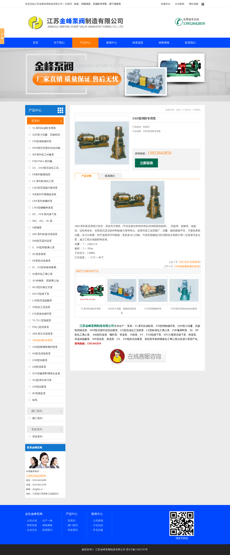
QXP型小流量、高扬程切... (47, 134)
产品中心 (85, 42)
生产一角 (47, 520)
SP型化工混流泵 (41, 307)
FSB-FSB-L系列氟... (43, 161)
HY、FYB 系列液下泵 (44, 214)
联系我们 (190, 42)
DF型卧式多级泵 (41, 260)
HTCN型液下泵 (40, 294)
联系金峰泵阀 (34, 447)
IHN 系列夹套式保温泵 (45, 234)
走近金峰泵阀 (33, 513)
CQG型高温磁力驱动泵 (45, 187)
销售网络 (164, 42)
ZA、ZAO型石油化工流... (46, 168)
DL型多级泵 (39, 254)
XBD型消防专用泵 (42, 340)
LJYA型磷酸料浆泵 (42, 207)
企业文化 (32, 530)
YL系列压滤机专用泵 (44, 128)
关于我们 (59, 42)
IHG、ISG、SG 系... (43, 221)
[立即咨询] (137, 364)
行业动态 (98, 525)
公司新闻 (98, 520)
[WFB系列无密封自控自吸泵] (184, 290)
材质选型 (137, 42)
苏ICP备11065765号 (137, 549)
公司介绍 (32, 520)
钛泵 (34, 400)
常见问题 (98, 530)
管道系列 (36, 429)
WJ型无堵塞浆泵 (41, 353)
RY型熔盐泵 (39, 393)
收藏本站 (165, 4)
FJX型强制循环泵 (42, 141)
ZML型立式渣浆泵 (42, 333)
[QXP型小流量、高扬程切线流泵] (122, 290)
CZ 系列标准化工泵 (43, 181)
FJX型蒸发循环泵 (42, 313)
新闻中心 (111, 42)
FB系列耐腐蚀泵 (41, 174)
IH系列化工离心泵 (42, 274)
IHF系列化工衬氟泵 (43, 154)
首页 (35, 42)
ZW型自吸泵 (39, 386)
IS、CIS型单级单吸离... (45, 267)
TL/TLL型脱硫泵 (41, 320)
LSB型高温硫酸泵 (42, 300)
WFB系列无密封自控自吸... (47, 148)
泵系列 (35, 120)
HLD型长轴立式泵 (42, 287)
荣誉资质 (32, 525)
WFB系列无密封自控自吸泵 (184, 308)
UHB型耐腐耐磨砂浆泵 (45, 347)
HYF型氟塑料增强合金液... (47, 373)
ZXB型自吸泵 (39, 360)
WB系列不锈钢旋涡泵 (44, 194)
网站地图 (193, 4)
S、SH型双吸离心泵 (43, 247)
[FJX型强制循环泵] (153, 290)
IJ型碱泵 (37, 227)
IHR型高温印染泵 (42, 240)
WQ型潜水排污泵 (42, 380)
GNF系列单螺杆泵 (42, 201)
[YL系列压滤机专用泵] (90, 290)
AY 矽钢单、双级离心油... (46, 280)
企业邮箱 (179, 4)
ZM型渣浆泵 (39, 367)
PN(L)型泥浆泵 (40, 327)
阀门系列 (36, 411)
